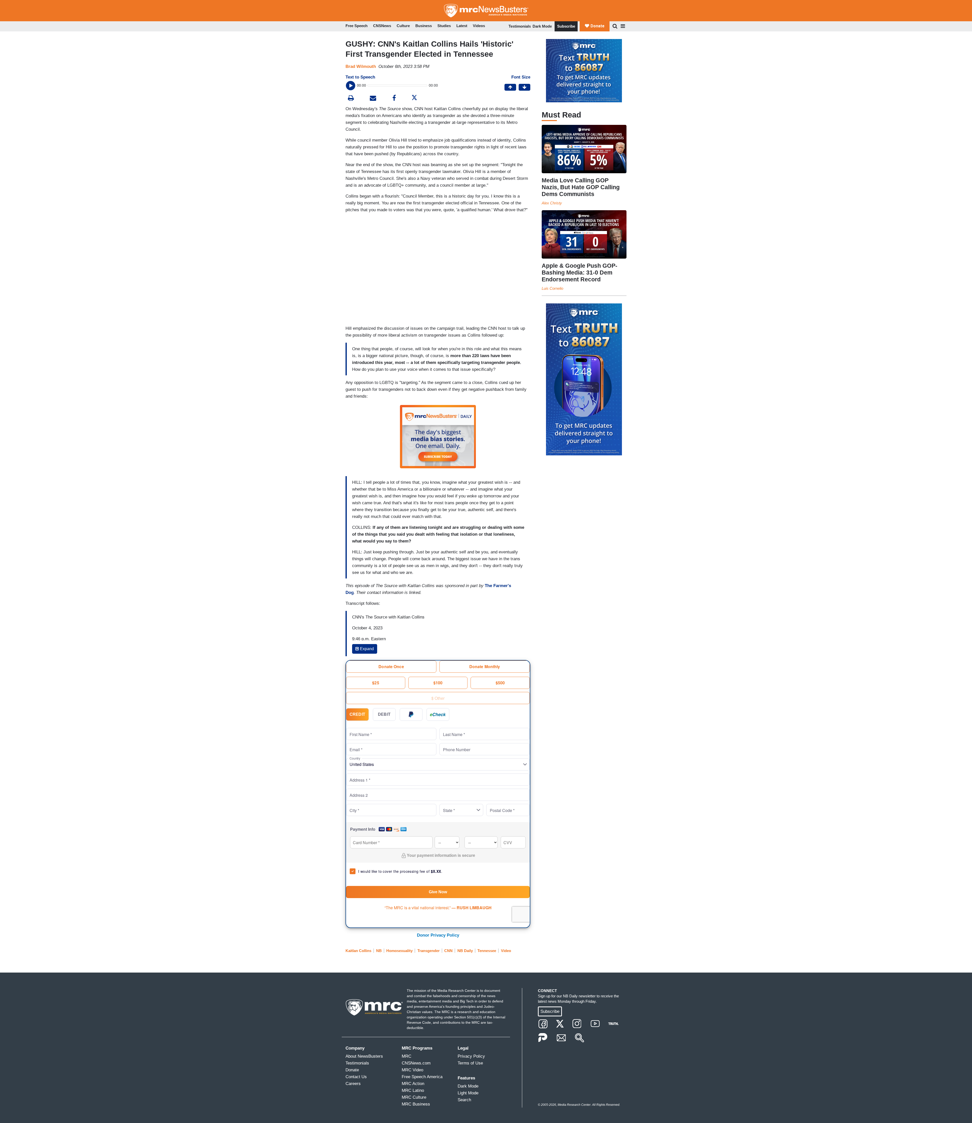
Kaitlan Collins (358, 950)
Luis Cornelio (552, 288)
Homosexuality (399, 950)
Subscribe (566, 26)
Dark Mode (542, 26)
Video (506, 950)
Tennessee (486, 950)
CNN (448, 950)
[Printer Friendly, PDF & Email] (373, 98)
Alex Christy (552, 203)
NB (379, 950)
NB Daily (465, 950)
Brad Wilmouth (361, 66)
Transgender (428, 950)
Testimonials (520, 26)
